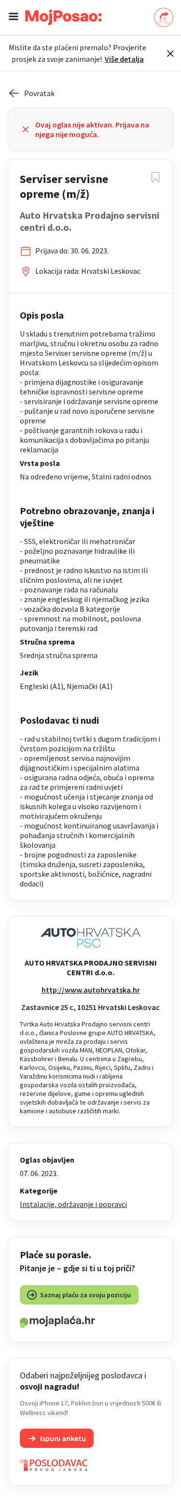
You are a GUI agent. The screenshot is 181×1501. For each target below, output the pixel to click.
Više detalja (124, 59)
